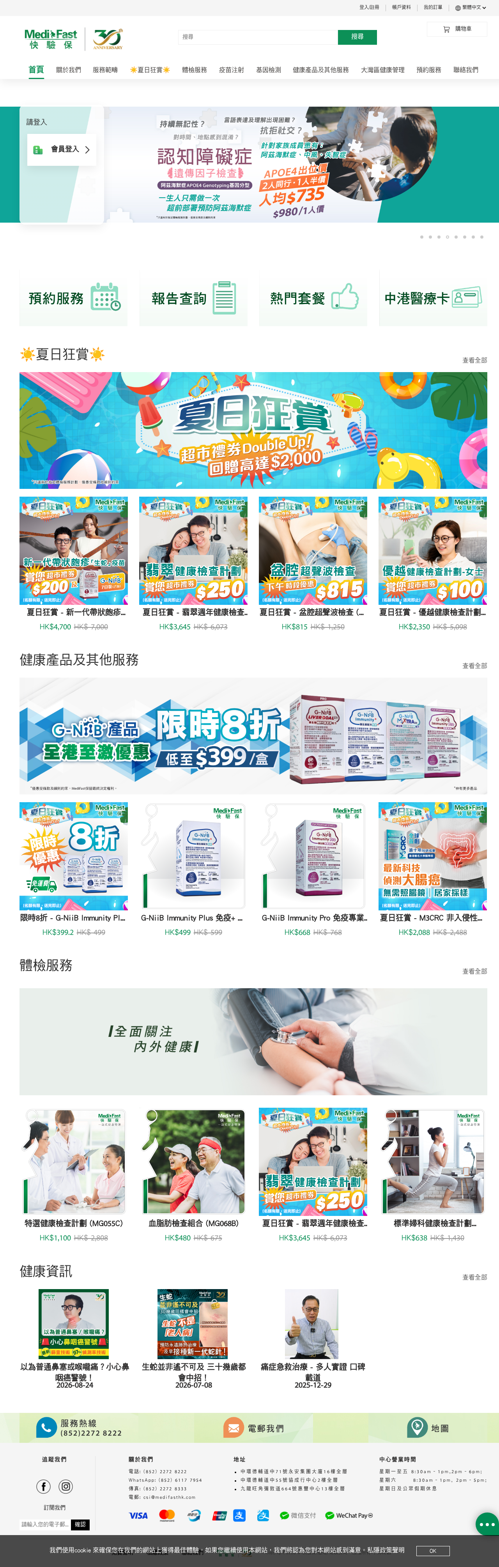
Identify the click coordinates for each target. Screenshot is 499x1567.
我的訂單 (433, 7)
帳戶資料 (401, 7)
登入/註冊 (369, 7)
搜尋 (357, 37)
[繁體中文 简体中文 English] (474, 8)
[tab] (36, 70)
